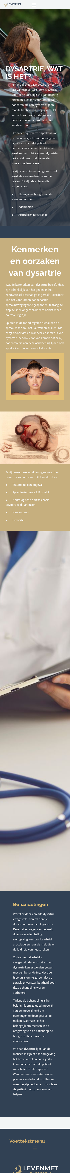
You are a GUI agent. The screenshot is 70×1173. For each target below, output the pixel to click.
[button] (34, 4)
